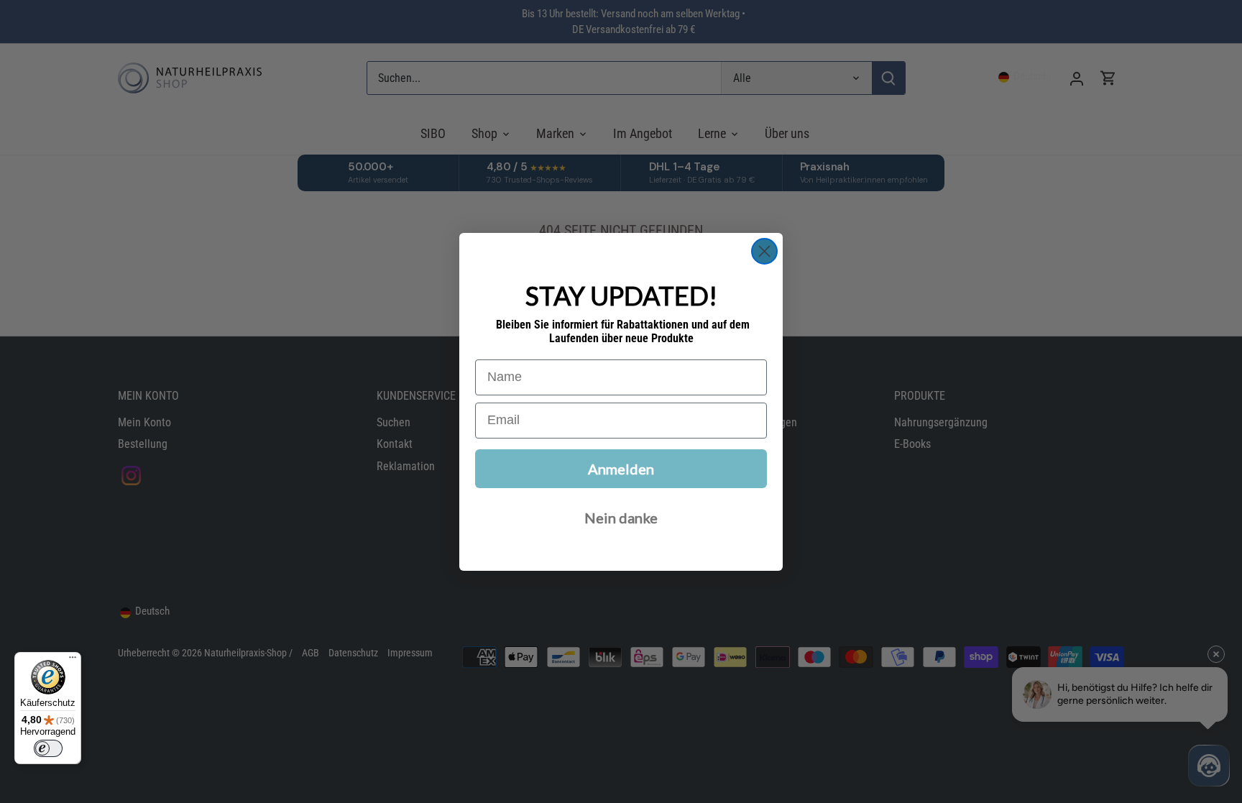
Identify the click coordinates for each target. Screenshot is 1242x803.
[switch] (48, 748)
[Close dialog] (764, 251)
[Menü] (72, 660)
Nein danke (621, 517)
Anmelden (621, 468)
